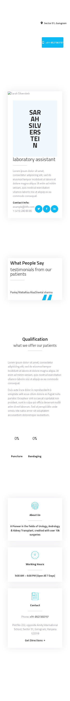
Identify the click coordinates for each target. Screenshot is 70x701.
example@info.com (23, 207)
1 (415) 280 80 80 (22, 211)
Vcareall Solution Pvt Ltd (42, 675)
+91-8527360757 (39, 617)
